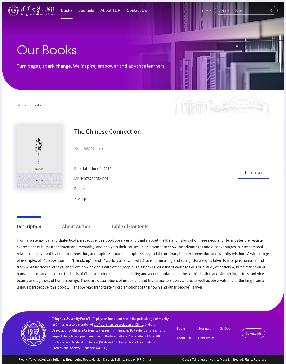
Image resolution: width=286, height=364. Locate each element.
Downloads (253, 333)
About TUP (110, 10)
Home (21, 105)
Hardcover (254, 172)
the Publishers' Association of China (118, 324)
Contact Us (137, 10)
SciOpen (226, 328)
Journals (86, 10)
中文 (205, 10)
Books (66, 10)
